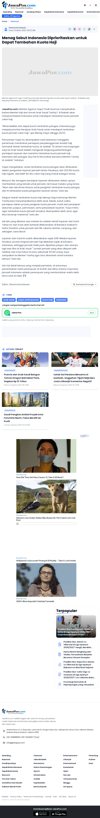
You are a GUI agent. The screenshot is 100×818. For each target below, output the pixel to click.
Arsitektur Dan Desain (12, 783)
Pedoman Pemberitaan (34, 796)
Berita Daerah (40, 786)
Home (4, 21)
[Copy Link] (94, 29)
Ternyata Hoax (70, 779)
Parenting (93, 755)
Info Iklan (62, 796)
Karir (91, 763)
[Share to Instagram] (79, 29)
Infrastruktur (40, 775)
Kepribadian (39, 783)
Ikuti (92, 313)
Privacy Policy (16, 796)
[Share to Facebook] (70, 29)
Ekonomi (6, 775)
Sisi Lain (66, 775)
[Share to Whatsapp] (84, 29)
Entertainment (70, 755)
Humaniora (39, 763)
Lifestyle (67, 759)
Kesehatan (68, 767)
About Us (72, 796)
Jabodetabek (40, 759)
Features (38, 755)
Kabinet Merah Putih (11, 786)
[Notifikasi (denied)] (90, 5)
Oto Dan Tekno (9, 779)
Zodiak (37, 779)
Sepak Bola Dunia (75, 12)
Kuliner (92, 759)
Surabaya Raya (34, 12)
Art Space (67, 786)
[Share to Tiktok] (89, 29)
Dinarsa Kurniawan (17, 27)
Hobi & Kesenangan (43, 767)
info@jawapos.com (16, 742)
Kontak (48, 796)
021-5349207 (27, 737)
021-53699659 (13, 737)
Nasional (19, 12)
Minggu (66, 783)
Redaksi (5, 796)
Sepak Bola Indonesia (54, 12)
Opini (65, 771)
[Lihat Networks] (84, 5)
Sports (37, 771)
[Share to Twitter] (75, 29)
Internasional (10, 370)
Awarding (7, 12)
